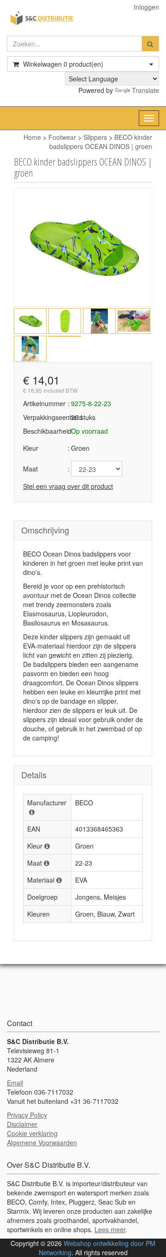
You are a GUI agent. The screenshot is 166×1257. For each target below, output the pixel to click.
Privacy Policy (27, 1114)
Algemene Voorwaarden (42, 1142)
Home (32, 137)
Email (15, 1082)
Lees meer (110, 1229)
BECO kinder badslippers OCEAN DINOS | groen (100, 141)
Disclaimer (22, 1124)
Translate (145, 90)
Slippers (95, 137)
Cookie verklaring (32, 1133)
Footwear (62, 137)
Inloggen (146, 6)
